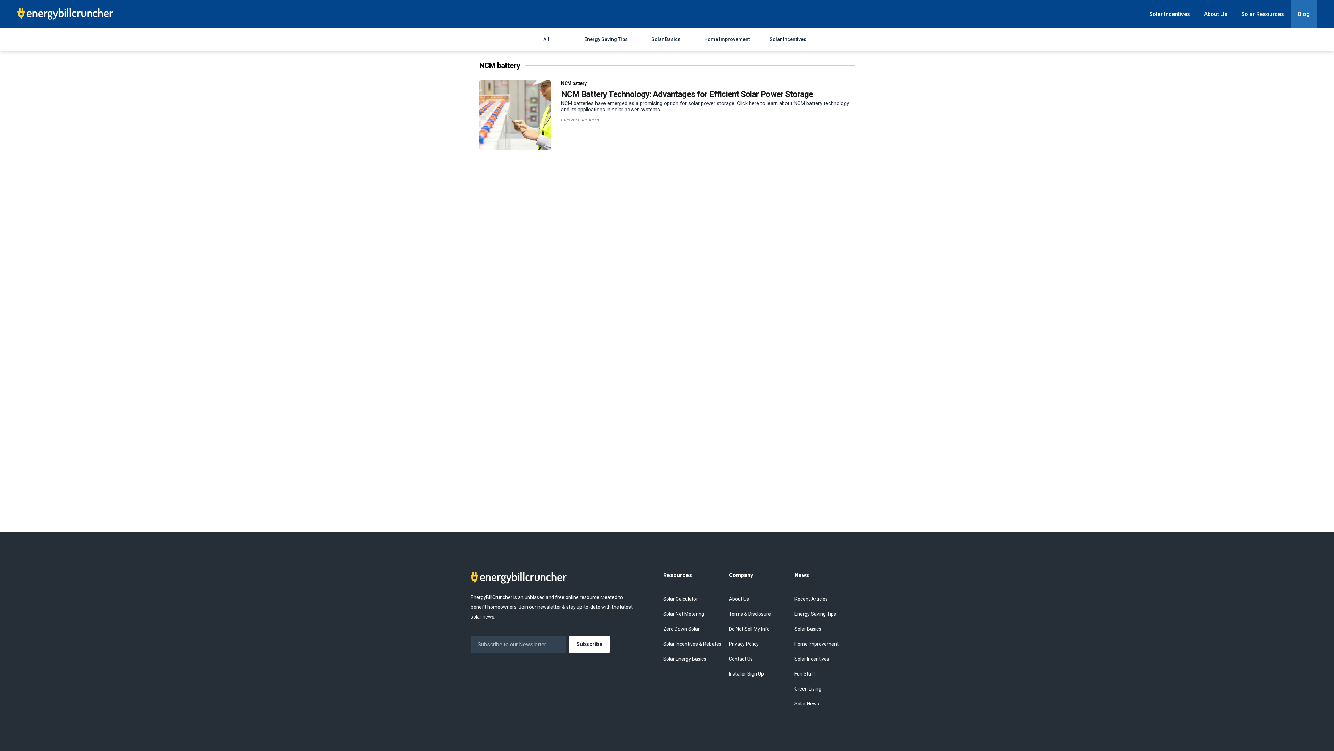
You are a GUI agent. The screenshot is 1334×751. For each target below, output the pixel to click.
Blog (1304, 14)
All (546, 39)
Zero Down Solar (681, 629)
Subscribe (589, 644)
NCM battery (574, 83)
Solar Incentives (1169, 14)
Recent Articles (811, 599)
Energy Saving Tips (606, 39)
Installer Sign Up (746, 674)
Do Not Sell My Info (749, 629)
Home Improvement (727, 39)
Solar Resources (1262, 14)
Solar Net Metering (683, 614)
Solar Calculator (680, 599)
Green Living (807, 689)
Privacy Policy (744, 644)
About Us (1215, 14)
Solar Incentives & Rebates (692, 644)
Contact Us (741, 659)
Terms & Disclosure (750, 614)
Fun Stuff (804, 674)
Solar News (806, 703)
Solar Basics (666, 39)
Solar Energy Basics (684, 659)
